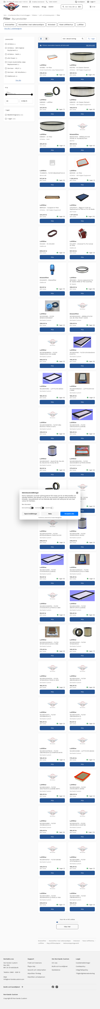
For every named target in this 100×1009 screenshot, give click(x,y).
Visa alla (18, 80)
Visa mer (67, 927)
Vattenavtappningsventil (71, 943)
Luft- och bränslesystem (46, 15)
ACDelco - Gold (14, 54)
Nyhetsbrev (56, 970)
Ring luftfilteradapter (53, 943)
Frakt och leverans (35, 963)
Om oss (54, 963)
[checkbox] (6, 43)
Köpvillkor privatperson (36, 977)
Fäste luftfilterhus (66, 25)
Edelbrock (12, 76)
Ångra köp (31, 966)
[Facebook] (53, 987)
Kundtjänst (81, 2)
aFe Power (12, 58)
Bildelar (25, 7)
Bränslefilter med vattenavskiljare (31, 25)
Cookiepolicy (80, 966)
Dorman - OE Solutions (16, 72)
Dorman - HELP (14, 68)
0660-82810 (53, 2)
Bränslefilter (9, 25)
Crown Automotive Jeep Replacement (16, 63)
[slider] (6, 94)
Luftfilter (80, 25)
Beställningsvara (15, 115)
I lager (11, 119)
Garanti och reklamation (37, 970)
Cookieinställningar (83, 963)
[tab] (41, 38)
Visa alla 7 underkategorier (13, 28)
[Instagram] (57, 987)
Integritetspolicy (82, 970)
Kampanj (36, 7)
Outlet (51, 7)
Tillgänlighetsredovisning (85, 973)
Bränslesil (51, 25)
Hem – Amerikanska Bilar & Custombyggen (17, 15)
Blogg (44, 7)
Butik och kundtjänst (59, 966)
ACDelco (11, 44)
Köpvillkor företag (34, 973)
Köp (52, 79)
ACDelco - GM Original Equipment (15, 49)
